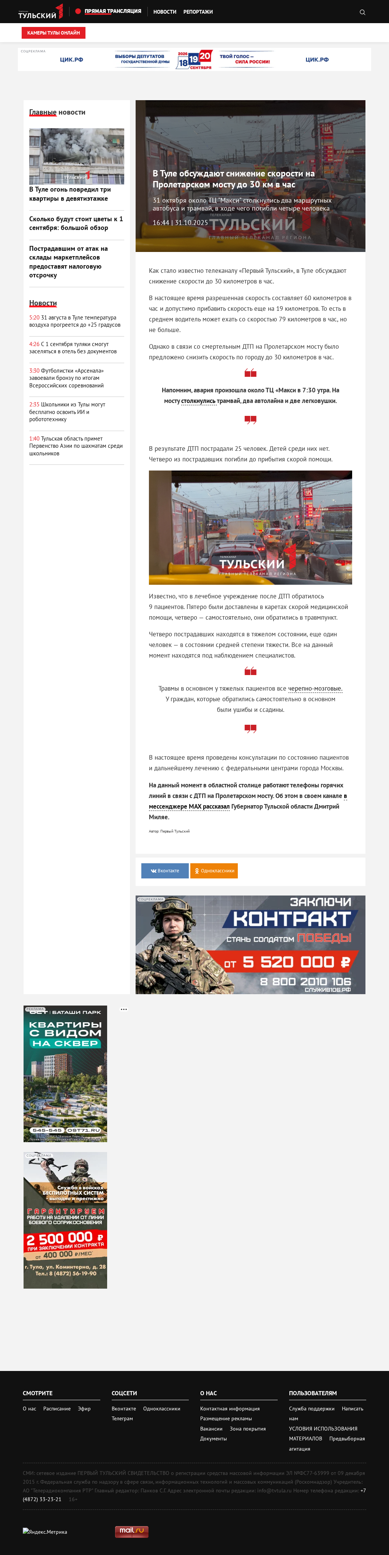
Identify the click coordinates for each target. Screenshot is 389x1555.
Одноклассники (161, 1408)
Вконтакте (125, 1408)
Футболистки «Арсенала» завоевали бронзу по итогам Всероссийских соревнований (66, 378)
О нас (29, 1408)
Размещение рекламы (226, 1418)
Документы (213, 1438)
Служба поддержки (312, 1408)
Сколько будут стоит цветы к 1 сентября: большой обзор (76, 223)
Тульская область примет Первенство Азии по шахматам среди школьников (76, 446)
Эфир (84, 1408)
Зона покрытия (248, 1428)
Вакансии (212, 1428)
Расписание (57, 1408)
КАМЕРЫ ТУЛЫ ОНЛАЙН (53, 33)
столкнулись (199, 401)
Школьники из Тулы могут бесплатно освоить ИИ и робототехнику (67, 412)
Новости (164, 11)
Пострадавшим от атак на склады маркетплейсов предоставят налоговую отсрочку (68, 261)
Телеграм (122, 1418)
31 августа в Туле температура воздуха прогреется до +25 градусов (74, 321)
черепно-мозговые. (315, 688)
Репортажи (198, 11)
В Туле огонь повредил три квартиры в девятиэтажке (70, 193)
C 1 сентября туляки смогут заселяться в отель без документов (73, 347)
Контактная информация (230, 1408)
